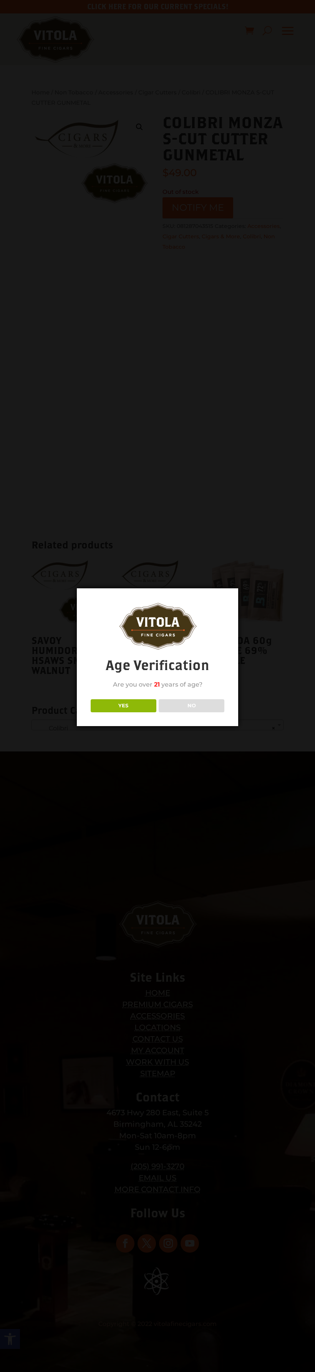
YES (123, 705)
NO (191, 705)
